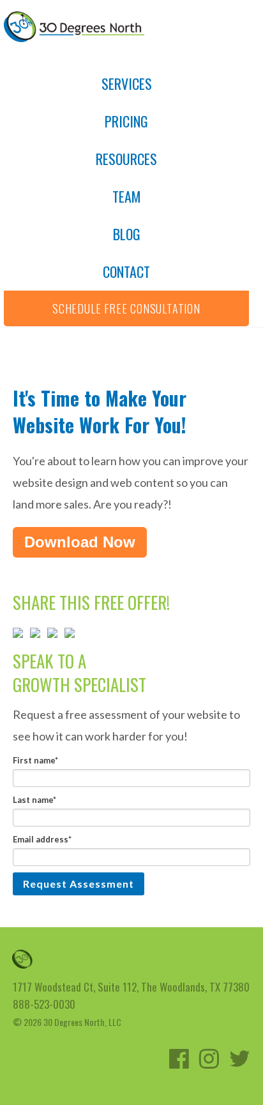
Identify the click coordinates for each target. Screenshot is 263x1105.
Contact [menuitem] (126, 271)
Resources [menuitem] (126, 158)
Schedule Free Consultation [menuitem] (126, 308)
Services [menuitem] (126, 83)
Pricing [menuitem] (126, 121)
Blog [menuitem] (126, 234)
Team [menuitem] (126, 196)
